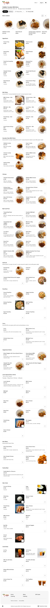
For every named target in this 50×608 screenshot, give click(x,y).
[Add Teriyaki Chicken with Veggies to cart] (45, 203)
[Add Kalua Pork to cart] (22, 247)
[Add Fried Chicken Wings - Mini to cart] (22, 132)
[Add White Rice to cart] (22, 502)
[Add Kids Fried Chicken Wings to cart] (45, 462)
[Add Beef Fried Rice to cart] (45, 308)
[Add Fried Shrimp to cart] (22, 273)
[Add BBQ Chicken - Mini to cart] (22, 103)
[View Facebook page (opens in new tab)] (2, 606)
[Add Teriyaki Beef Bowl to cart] (22, 218)
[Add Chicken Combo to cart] (22, 158)
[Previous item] (42, 16)
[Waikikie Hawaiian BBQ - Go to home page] (5, 2)
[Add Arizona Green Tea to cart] (22, 585)
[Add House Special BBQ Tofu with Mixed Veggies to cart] (45, 359)
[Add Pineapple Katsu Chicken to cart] (45, 193)
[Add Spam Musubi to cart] (26, 28)
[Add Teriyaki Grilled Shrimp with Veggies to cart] (22, 283)
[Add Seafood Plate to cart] (22, 168)
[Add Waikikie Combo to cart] (13, 28)
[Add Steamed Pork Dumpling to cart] (45, 67)
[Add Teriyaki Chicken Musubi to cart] (22, 77)
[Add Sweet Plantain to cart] (45, 57)
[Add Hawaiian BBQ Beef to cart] (45, 218)
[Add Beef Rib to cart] (22, 531)
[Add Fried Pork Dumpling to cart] (22, 67)
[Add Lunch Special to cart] (22, 387)
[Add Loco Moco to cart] (22, 237)
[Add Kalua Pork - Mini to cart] (45, 132)
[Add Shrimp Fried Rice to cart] (22, 308)
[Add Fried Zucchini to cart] (45, 47)
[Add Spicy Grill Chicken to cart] (22, 203)
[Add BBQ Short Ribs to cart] (45, 227)
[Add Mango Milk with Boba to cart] (22, 575)
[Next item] (45, 16)
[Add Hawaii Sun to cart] (45, 575)
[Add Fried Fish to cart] (45, 273)
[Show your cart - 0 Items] (45, 2)
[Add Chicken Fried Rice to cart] (45, 317)
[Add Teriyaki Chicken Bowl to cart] (22, 183)
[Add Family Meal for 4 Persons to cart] (22, 477)
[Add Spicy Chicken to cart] (45, 406)
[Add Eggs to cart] (45, 492)
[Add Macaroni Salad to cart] (45, 502)
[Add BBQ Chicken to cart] (45, 387)
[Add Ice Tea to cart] (22, 556)
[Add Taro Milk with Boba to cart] (45, 565)
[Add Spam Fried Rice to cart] (22, 317)
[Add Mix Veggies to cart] (45, 426)
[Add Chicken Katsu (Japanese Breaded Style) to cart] (39, 28)
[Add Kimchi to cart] (22, 541)
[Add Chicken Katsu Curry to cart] (22, 344)
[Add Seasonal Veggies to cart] (45, 531)
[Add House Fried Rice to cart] (22, 298)
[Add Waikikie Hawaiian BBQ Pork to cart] (22, 257)
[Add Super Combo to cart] (45, 149)
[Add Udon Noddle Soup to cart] (45, 283)
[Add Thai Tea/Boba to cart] (45, 585)
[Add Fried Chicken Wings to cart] (45, 86)
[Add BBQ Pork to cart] (45, 397)
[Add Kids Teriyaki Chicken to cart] (22, 462)
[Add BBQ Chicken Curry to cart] (45, 334)
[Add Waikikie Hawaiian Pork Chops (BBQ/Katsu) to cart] (45, 257)
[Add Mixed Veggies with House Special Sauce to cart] (22, 359)
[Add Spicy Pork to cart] (45, 247)
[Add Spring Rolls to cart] (22, 57)
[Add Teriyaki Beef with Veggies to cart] (22, 227)
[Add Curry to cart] (22, 334)
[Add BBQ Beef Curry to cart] (45, 344)
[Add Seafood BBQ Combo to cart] (45, 158)
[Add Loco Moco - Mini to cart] (45, 113)
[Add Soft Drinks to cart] (45, 556)
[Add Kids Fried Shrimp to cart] (22, 452)
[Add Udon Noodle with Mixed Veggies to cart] (45, 369)
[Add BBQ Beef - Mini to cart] (22, 113)
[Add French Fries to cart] (22, 47)
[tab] (5, 11)
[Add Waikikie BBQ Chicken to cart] (45, 183)
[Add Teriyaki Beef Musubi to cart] (45, 77)
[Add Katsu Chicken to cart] (22, 435)
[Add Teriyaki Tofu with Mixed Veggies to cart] (22, 369)
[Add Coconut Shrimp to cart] (22, 492)
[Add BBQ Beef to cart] (22, 397)
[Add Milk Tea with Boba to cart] (22, 565)
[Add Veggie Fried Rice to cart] (45, 298)
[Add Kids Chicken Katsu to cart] (45, 452)
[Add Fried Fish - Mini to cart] (45, 122)
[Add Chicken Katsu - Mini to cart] (45, 103)
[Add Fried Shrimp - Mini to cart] (22, 122)
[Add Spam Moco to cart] (45, 237)
